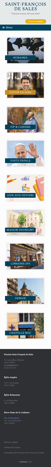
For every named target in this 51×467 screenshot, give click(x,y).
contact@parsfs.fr (11, 365)
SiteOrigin (23, 462)
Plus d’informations (11, 418)
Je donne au (36, 21)
